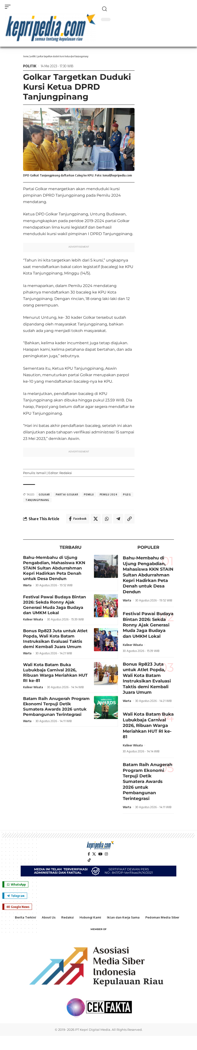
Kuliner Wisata (33, 619)
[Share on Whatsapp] (107, 519)
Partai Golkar (67, 494)
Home (25, 56)
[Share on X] (96, 519)
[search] (146, 9)
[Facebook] (88, 854)
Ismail (41, 473)
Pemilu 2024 (108, 494)
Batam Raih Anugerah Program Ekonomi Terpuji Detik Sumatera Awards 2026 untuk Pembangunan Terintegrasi (147, 781)
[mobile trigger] (9, 7)
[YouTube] (100, 854)
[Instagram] (106, 854)
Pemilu (89, 494)
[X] (94, 854)
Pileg (127, 494)
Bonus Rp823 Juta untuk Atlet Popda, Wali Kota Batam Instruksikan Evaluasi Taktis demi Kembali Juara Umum (147, 678)
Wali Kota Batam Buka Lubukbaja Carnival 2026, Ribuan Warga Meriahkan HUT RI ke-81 (148, 725)
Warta (27, 585)
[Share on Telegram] (118, 519)
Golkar (44, 494)
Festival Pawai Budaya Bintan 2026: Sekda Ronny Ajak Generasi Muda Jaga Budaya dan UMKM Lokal (148, 625)
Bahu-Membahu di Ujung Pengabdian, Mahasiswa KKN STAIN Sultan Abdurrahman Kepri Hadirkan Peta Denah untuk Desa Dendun (54, 568)
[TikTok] (89, 860)
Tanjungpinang (37, 500)
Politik (33, 56)
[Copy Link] (129, 519)
